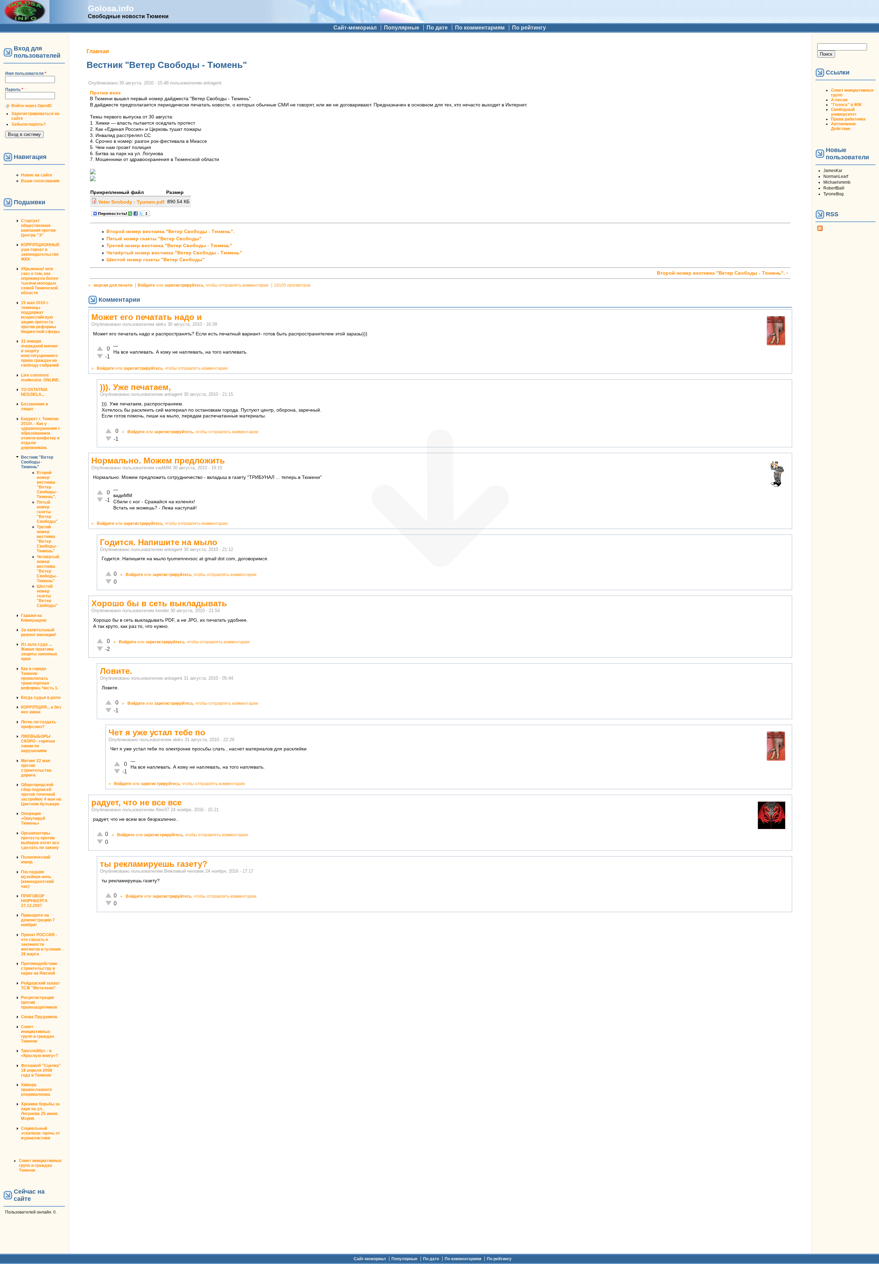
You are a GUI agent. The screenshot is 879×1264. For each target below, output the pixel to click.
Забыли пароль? (28, 124)
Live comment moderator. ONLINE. (40, 377)
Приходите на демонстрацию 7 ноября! (38, 920)
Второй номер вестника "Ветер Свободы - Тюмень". (47, 484)
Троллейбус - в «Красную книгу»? (39, 1053)
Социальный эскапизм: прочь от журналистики (40, 1133)
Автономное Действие (843, 126)
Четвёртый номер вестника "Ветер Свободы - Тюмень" (48, 568)
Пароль (14, 89)
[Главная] (24, 20)
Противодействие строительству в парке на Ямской (39, 968)
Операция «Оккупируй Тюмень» (33, 818)
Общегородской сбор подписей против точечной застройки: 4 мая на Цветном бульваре (41, 794)
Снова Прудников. (39, 1016)
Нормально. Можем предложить (158, 460)
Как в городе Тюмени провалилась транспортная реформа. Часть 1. (39, 678)
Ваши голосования (40, 181)
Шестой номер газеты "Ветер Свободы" (47, 596)
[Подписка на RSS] (820, 229)
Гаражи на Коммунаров (33, 618)
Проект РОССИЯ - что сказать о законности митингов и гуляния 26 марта (41, 944)
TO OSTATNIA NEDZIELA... (34, 392)
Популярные (401, 28)
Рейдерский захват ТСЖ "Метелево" (40, 985)
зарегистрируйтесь (184, 285)
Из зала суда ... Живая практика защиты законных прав (39, 651)
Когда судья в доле (41, 697)
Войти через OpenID (31, 105)
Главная (98, 51)
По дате (437, 28)
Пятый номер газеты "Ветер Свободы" (47, 512)
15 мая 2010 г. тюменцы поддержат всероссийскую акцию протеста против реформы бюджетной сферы (40, 317)
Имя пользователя (25, 73)
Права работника (848, 119)
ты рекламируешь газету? (153, 864)
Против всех (105, 92)
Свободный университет (844, 112)
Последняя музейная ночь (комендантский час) (37, 879)
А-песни (839, 99)
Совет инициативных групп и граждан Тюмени (37, 1034)
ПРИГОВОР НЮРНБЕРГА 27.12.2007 (34, 901)
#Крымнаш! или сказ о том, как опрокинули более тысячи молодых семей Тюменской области (39, 280)
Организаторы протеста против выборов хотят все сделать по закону (40, 840)
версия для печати (113, 285)
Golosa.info (111, 8)
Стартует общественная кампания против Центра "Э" (38, 228)
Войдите (146, 285)
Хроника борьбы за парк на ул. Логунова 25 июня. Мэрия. (40, 1111)
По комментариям (480, 28)
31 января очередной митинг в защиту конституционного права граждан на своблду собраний (40, 353)
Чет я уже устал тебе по (157, 732)
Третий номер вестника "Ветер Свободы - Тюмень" (47, 539)
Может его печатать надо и (146, 317)
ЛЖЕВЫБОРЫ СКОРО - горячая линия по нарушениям (38, 743)
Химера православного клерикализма (36, 1089)
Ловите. (116, 671)
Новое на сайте (36, 175)
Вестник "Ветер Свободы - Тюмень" (37, 462)
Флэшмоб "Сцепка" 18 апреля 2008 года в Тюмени (41, 1070)
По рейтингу (529, 28)
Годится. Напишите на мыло (158, 542)
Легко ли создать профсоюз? (38, 724)
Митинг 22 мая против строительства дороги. (36, 768)
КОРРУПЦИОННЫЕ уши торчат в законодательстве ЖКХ (40, 252)
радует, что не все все (136, 802)
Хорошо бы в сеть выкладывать (159, 603)
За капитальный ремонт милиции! (38, 632)
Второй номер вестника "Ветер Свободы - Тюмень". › (722, 273)
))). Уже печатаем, (135, 387)
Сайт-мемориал (355, 28)
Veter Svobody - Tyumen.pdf (131, 202)
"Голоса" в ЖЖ (846, 104)
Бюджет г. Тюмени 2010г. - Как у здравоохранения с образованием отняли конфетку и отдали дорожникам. (40, 433)
